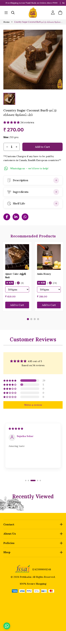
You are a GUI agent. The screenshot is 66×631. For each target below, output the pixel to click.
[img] (16, 428)
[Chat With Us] (6, 625)
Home (6, 22)
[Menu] (6, 13)
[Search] (13, 12)
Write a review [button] (33, 404)
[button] (11, 122)
